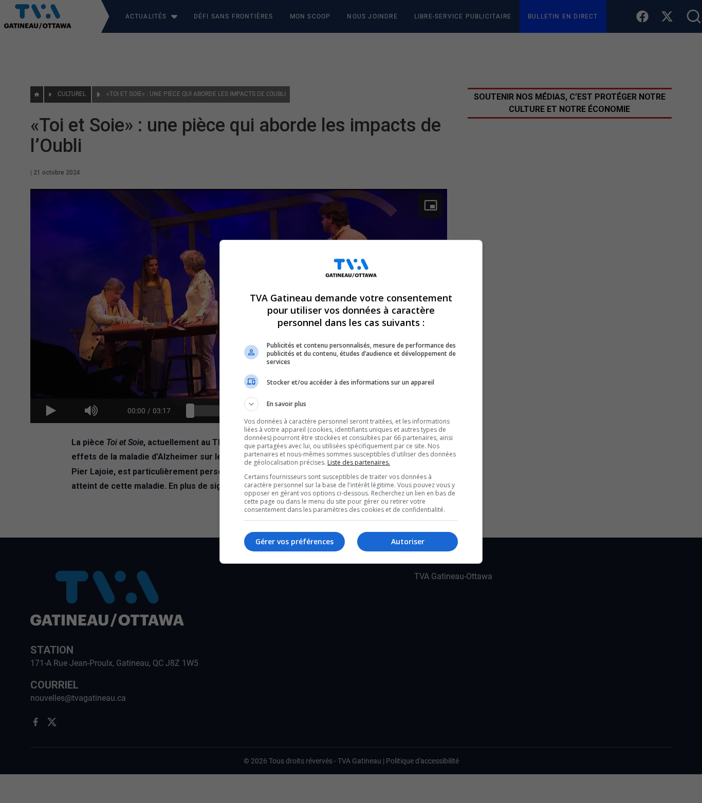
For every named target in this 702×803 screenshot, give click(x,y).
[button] (351, 404)
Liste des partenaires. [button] (358, 462)
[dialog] (351, 402)
